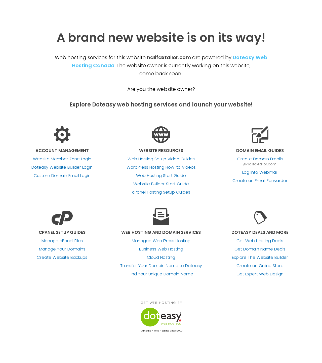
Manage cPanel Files (62, 240)
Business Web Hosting (161, 249)
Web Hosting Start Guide (161, 175)
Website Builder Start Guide (161, 184)
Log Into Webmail (259, 172)
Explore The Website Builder (260, 257)
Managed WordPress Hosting (161, 240)
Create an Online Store (260, 265)
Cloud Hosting (161, 257)
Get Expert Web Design (260, 274)
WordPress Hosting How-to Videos (161, 167)
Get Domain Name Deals (259, 249)
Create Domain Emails (260, 159)
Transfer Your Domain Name (161, 265)
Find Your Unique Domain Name (161, 274)
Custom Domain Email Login (62, 175)
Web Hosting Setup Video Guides (161, 159)
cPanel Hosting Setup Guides (161, 192)
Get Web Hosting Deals (259, 240)
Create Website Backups (62, 257)
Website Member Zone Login (62, 159)
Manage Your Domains (62, 249)
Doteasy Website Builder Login (62, 167)
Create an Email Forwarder (260, 180)
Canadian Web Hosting (155, 330)
